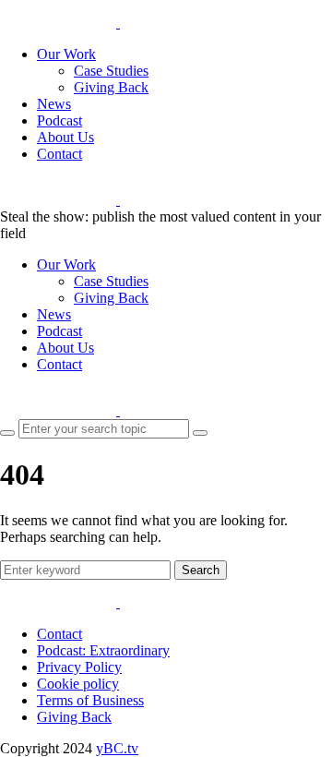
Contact (59, 154)
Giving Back (111, 87)
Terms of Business (90, 700)
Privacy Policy (79, 667)
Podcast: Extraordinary (103, 650)
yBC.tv (117, 748)
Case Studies (111, 70)
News (54, 104)
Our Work (66, 54)
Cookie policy (78, 683)
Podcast (59, 120)
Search (200, 570)
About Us (65, 137)
